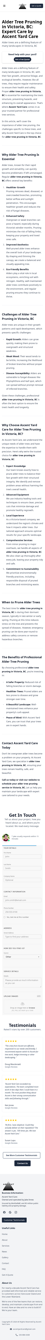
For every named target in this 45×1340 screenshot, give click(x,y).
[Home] (22, 6)
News (4, 1303)
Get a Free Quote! (22, 59)
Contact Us (22, 1215)
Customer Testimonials (14, 1271)
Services (5, 1297)
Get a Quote (36, 6)
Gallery (5, 1309)
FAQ (4, 1320)
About (4, 1291)
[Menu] (4, 5)
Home (4, 1285)
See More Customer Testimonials (21, 1207)
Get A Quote (7, 1326)
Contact (5, 1314)
